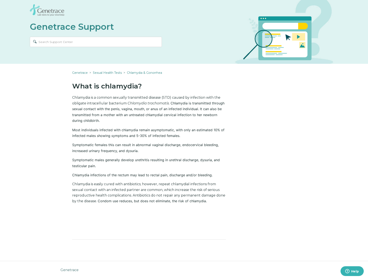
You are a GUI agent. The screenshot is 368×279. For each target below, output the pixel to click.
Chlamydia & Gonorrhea (144, 73)
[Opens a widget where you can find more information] (352, 271)
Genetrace (80, 73)
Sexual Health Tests (107, 73)
